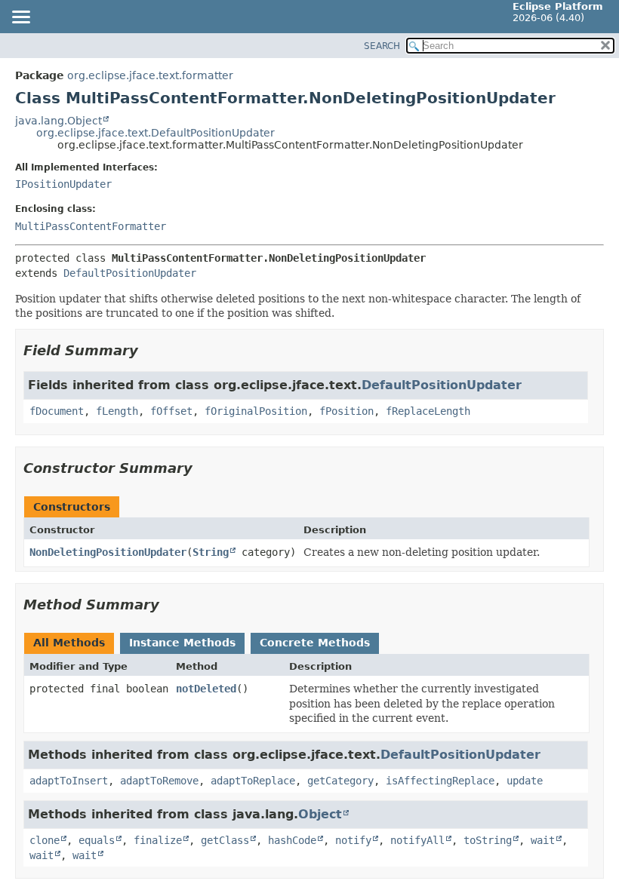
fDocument (56, 411)
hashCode (292, 840)
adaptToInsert (68, 781)
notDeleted (206, 689)
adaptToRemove (159, 781)
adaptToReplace (253, 781)
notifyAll (417, 840)
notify (353, 840)
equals (97, 840)
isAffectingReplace (440, 781)
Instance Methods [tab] (182, 643)
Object (320, 814)
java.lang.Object (58, 121)
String (210, 552)
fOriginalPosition (256, 411)
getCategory (340, 781)
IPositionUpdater (63, 184)
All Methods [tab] (69, 643)
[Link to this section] (149, 350)
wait (543, 840)
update (525, 781)
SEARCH (382, 46)
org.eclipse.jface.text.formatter (150, 75)
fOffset (171, 411)
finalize (158, 840)
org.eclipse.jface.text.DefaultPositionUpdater (155, 133)
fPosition (346, 411)
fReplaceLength (428, 411)
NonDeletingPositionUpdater (107, 552)
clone (44, 840)
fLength (117, 411)
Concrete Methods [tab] (315, 643)
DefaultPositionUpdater (129, 273)
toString (487, 840)
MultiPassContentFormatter (90, 226)
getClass (225, 840)
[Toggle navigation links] (20, 18)
